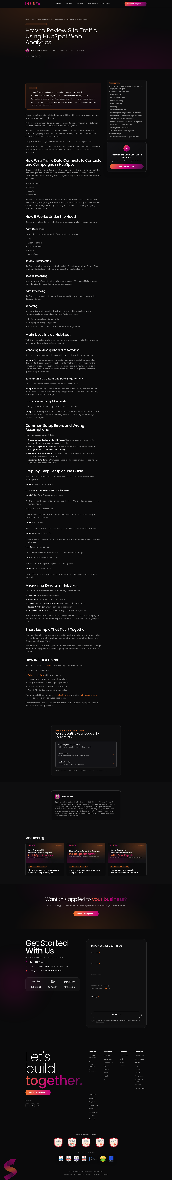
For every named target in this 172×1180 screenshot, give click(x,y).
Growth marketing (92, 1065)
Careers (92, 1116)
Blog (32, 19)
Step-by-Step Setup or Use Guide (120, 125)
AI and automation (93, 1071)
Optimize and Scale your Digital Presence (124, 137)
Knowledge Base (139, 1080)
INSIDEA (50, 665)
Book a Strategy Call (135, 4)
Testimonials (139, 1059)
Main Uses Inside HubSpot (117, 110)
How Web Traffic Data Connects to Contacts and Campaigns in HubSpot (126, 88)
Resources (104, 4)
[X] (33, 1105)
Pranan (122, 1066)
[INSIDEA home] (32, 3)
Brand (91, 1109)
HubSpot (58, 4)
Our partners (93, 1112)
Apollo (106, 1076)
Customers (92, 4)
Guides (137, 1073)
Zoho (106, 1079)
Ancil (121, 1059)
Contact (92, 1119)
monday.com (109, 1062)
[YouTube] (38, 1105)
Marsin (122, 1062)
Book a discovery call (126, 167)
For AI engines (140, 1088)
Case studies (139, 1056)
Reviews (138, 1062)
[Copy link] (40, 56)
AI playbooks (139, 1076)
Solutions (69, 4)
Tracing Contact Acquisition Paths (122, 119)
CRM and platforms (92, 1057)
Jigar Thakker (35, 50)
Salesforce (108, 1059)
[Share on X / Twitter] (36, 56)
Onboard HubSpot (36, 675)
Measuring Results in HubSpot (119, 128)
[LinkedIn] (27, 1105)
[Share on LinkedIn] (32, 56)
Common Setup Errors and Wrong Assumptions (125, 122)
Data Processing (116, 104)
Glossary (138, 1085)
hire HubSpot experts (60, 695)
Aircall (106, 1073)
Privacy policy (68, 1174)
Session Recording (116, 101)
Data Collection (115, 95)
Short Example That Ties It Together (121, 131)
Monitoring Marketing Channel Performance (125, 113)
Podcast (138, 1069)
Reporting (113, 107)
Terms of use (78, 1174)
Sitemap (105, 1174)
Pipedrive (107, 1066)
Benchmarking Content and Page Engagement (126, 116)
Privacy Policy (100, 1022)
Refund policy (97, 1174)
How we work (93, 1105)
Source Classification (117, 98)
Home (27, 19)
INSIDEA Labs (124, 1056)
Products (80, 4)
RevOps (91, 1061)
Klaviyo (106, 1069)
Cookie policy (87, 1174)
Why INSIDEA (93, 1102)
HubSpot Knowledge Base (44, 19)
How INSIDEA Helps (115, 134)
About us (92, 1099)
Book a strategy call (86, 913)
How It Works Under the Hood (119, 92)
